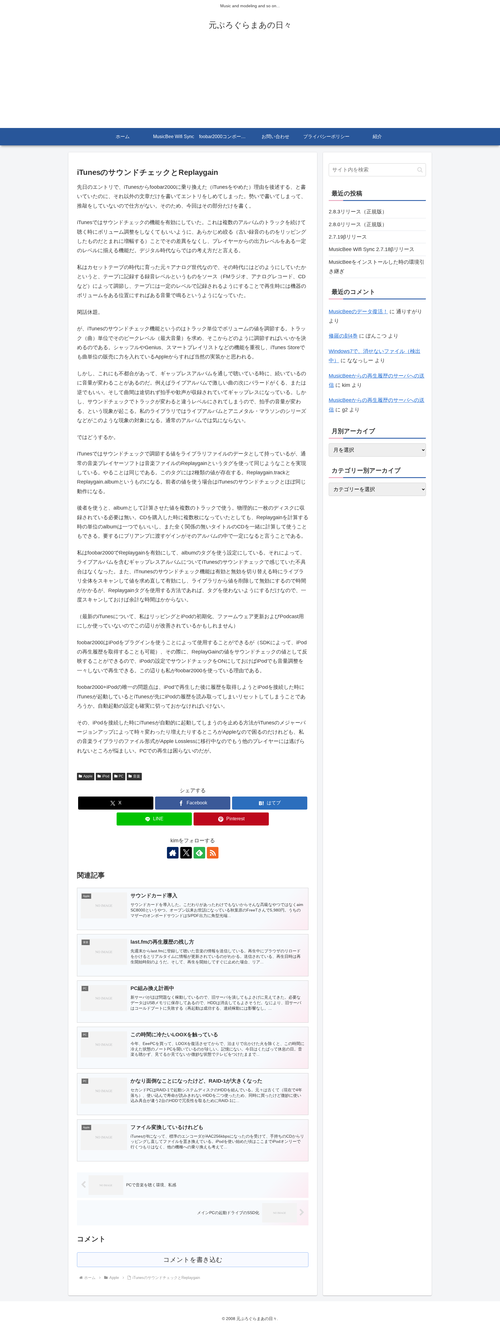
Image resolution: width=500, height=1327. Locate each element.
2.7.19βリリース (348, 237)
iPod (105, 776)
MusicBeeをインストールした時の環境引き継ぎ (376, 266)
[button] (420, 169)
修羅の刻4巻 (343, 336)
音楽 (136, 776)
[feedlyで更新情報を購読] (199, 853)
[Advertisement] (250, 84)
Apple (88, 776)
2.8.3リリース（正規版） (358, 212)
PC (121, 776)
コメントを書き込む (193, 1259)
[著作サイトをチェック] (173, 853)
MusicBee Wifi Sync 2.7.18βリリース (371, 249)
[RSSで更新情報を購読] (212, 853)
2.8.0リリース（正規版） (358, 224)
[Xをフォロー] (186, 853)
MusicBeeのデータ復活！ (358, 311)
